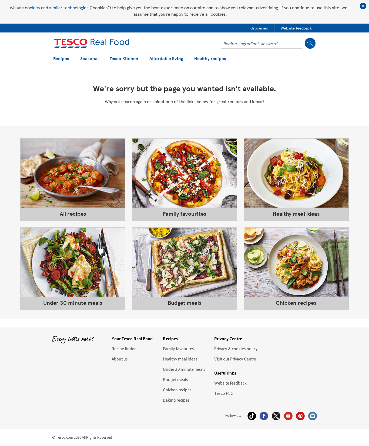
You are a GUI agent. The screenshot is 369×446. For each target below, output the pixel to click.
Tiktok (251, 416)
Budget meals (175, 379)
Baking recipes (176, 400)
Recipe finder (124, 348)
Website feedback (230, 383)
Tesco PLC (223, 393)
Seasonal (89, 58)
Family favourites (178, 348)
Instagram (312, 416)
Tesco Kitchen (124, 58)
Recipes (61, 58)
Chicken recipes (177, 389)
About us (120, 358)
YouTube (288, 416)
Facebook (264, 416)
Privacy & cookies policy (236, 348)
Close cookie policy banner (363, 6)
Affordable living (166, 58)
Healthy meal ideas (180, 358)
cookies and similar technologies (57, 7)
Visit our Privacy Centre (235, 358)
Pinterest (300, 416)
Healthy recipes (210, 58)
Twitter (276, 416)
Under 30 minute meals (184, 369)
